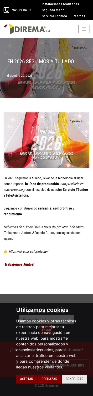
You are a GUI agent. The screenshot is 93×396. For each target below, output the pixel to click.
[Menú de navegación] (83, 29)
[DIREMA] (29, 29)
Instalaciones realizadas (60, 4)
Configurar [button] (74, 379)
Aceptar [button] (26, 379)
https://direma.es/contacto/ (28, 251)
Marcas (79, 16)
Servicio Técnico (54, 16)
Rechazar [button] (49, 379)
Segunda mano (53, 10)
